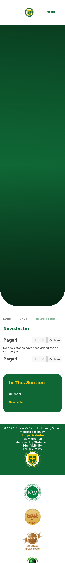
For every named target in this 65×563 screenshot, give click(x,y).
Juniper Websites (32, 435)
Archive (54, 340)
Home (7, 319)
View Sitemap (32, 438)
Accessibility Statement (32, 442)
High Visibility (32, 445)
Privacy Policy (32, 449)
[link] (35, 340)
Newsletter (45, 319)
